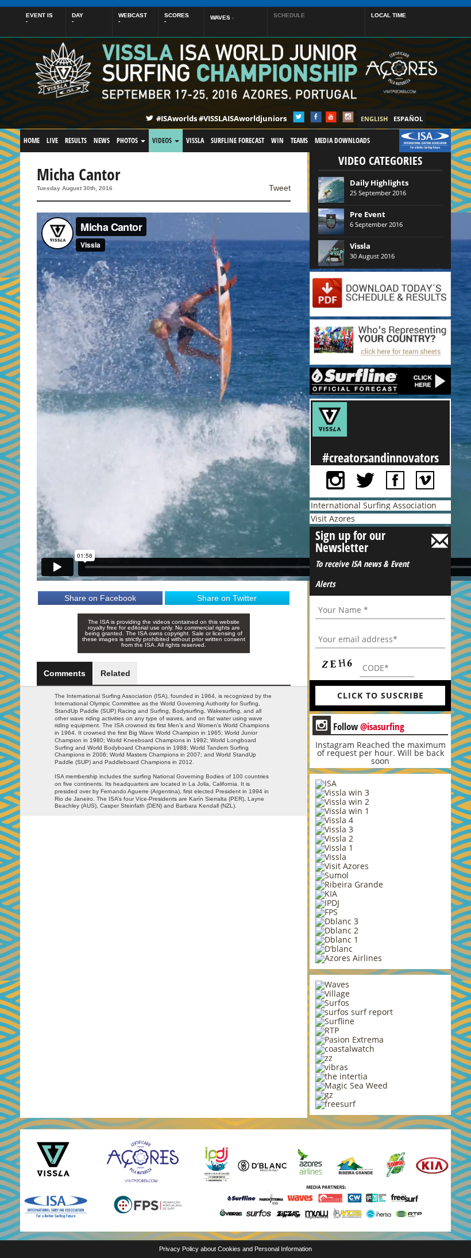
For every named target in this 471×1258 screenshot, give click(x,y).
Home (32, 140)
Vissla (195, 140)
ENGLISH (374, 118)
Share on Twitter (227, 598)
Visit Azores (333, 518)
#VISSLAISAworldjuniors (243, 119)
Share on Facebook (100, 598)
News (102, 140)
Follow (360, 726)
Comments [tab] (65, 673)
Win (277, 140)
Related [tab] (115, 673)
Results (76, 140)
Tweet (280, 188)
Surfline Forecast (237, 140)
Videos (162, 140)
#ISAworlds (177, 119)
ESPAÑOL (408, 118)
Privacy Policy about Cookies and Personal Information (235, 1248)
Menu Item (418, 140)
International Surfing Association (374, 505)
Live (52, 140)
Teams (299, 140)
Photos (128, 140)
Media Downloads (342, 140)
